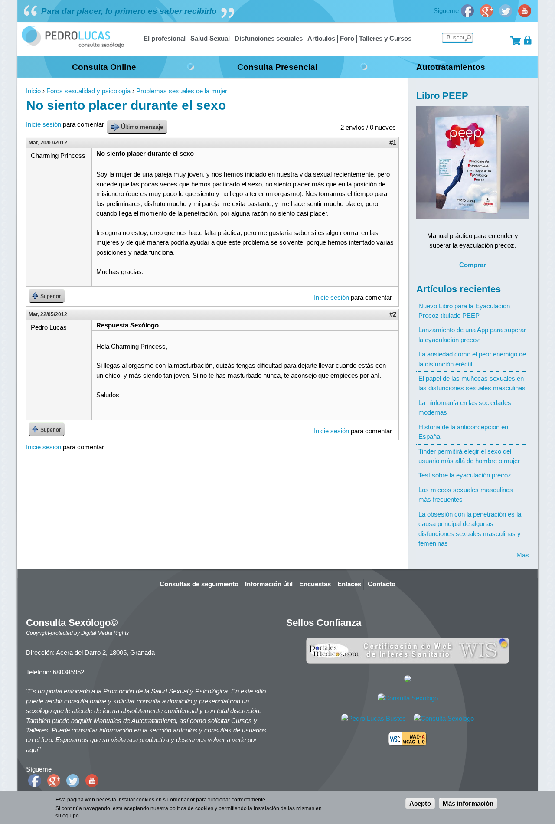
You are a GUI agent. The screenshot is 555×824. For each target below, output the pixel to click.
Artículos (321, 38)
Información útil (269, 584)
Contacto (381, 584)
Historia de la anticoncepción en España (463, 431)
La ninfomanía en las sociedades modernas (464, 407)
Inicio (33, 91)
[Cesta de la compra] (515, 40)
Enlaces (349, 584)
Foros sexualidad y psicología (88, 91)
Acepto (420, 803)
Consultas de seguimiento (199, 584)
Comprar (472, 264)
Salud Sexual (210, 38)
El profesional (165, 38)
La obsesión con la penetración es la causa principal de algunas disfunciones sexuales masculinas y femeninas (469, 528)
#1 (392, 142)
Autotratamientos (450, 67)
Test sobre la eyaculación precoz (464, 475)
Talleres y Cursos (385, 38)
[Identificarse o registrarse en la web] (527, 40)
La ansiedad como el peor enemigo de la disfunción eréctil (472, 358)
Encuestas (315, 584)
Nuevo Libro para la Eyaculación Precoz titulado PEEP (464, 310)
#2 (392, 314)
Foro (347, 38)
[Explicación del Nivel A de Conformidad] (407, 743)
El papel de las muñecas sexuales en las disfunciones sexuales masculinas (472, 383)
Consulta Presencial (277, 67)
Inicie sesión (43, 124)
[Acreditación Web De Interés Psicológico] (407, 679)
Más (522, 555)
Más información (468, 803)
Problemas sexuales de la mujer (181, 91)
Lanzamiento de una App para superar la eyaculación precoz (472, 334)
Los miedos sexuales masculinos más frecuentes (465, 494)
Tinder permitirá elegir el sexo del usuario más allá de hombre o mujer (469, 456)
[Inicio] (73, 45)
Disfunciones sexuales (269, 38)
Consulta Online (104, 67)
